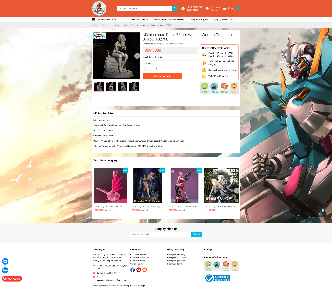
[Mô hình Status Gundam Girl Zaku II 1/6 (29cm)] (184, 185)
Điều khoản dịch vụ (174, 264)
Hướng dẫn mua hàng (176, 254)
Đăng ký (196, 234)
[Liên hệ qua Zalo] (5, 270)
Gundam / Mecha (140, 19)
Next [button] (137, 56)
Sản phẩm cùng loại (105, 160)
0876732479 (192, 10)
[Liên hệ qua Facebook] (5, 261)
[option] (116, 55)
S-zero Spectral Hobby (120, 285)
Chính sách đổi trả (137, 261)
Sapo (143, 285)
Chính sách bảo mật (138, 254)
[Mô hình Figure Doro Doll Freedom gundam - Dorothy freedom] (110, 185)
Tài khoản (215, 7)
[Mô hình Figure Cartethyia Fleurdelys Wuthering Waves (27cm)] (147, 185)
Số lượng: (147, 63)
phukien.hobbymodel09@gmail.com (112, 280)
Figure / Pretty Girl (199, 19)
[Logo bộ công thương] (217, 278)
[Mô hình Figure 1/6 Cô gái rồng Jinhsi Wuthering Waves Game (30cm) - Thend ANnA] (221, 185)
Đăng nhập (215, 10)
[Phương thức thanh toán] (219, 88)
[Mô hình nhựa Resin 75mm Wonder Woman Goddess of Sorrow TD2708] (116, 55)
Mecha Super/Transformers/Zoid (170, 19)
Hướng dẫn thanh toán (176, 258)
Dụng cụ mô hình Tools (224, 19)
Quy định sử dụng (137, 264)
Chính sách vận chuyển (139, 258)
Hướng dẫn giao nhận (176, 261)
